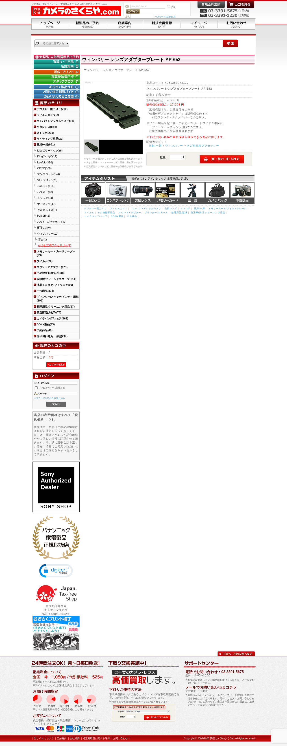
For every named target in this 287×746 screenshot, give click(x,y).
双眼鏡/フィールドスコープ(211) (56, 278)
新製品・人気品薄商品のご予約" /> (57, 57)
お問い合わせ (236, 24)
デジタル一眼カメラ (93, 193)
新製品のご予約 (87, 24)
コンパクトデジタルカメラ (146, 208)
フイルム (89, 212)
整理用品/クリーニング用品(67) (56, 306)
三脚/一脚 (155, 145)
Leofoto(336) (45, 162)
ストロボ (185, 208)
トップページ (50, 24)
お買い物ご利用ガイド (57, 92)
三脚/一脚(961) (46, 144)
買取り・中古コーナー (57, 61)
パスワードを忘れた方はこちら (49, 398)
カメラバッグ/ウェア (96, 216)
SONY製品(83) (46, 324)
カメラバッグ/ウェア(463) (52, 318)
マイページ (199, 24)
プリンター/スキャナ (156, 212)
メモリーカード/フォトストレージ (227, 208)
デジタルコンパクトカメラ (118, 193)
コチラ (231, 687)
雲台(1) (42, 239)
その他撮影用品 (106, 212)
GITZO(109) (44, 168)
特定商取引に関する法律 (96, 738)
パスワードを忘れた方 (165, 16)
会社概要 (75, 738)
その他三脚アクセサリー (203, 145)
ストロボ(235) (45, 132)
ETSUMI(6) (44, 227)
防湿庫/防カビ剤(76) (49, 312)
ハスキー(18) (45, 192)
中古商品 (242, 193)
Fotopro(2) (43, 215)
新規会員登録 (161, 24)
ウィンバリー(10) (47, 233)
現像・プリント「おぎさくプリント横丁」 (57, 72)
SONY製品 (117, 216)
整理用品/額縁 (179, 212)
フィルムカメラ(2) (48, 114)
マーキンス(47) (46, 203)
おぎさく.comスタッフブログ (57, 81)
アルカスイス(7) (47, 209)
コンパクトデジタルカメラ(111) (56, 120)
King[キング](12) (47, 156)
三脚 (192, 193)
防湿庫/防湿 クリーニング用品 (208, 212)
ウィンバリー (174, 145)
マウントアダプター (130, 212)
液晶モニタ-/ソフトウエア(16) (55, 284)
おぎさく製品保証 (57, 87)
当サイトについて (44, 738)
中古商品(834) (45, 290)
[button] (56, 571)
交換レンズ (142, 193)
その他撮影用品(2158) (50, 272)
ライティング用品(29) (50, 138)
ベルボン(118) (45, 186)
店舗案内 (124, 24)
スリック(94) (45, 197)
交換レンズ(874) (47, 126)
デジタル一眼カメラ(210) (52, 109)
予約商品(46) (44, 330)
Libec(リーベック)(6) (50, 150)
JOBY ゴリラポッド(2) (51, 221)
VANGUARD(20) (47, 180)
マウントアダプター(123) (52, 267)
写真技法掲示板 (57, 77)
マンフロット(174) (48, 174)
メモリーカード (167, 193)
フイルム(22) (44, 261)
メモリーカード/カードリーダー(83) (56, 253)
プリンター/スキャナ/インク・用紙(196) (57, 298)
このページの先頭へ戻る (236, 653)
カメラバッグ (217, 193)
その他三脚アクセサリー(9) (54, 245)
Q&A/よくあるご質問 (57, 96)
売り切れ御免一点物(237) (52, 336)
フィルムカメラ (119, 208)
